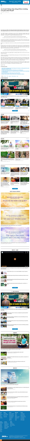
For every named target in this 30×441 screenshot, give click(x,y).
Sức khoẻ (1, 431)
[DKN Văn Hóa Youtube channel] (27, 2)
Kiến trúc (16, 415)
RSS (12, 437)
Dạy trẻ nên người (22, 418)
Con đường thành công (23, 416)
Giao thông (1, 417)
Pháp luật (1, 416)
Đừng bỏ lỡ (15, 368)
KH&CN (11, 421)
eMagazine (15, 332)
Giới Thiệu (5, 2)
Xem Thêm (15, 110)
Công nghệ (11, 422)
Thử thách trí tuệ (22, 413)
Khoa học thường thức (12, 425)
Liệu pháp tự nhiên (6, 427)
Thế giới (2, 134)
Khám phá (1, 427)
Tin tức (11, 426)
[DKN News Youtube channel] (24, 2)
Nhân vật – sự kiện (15, 250)
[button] (28, 111)
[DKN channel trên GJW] (27, 1)
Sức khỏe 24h (5, 428)
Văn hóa (21, 185)
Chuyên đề (10, 418)
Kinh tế (0, 413)
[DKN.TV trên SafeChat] (23, 1)
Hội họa (16, 414)
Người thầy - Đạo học (23, 415)
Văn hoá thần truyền (11, 415)
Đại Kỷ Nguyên (25, 435)
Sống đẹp (1, 426)
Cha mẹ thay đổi (22, 417)
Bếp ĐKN (1, 425)
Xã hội (0, 415)
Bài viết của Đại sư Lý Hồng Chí (15, 191)
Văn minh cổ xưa (17, 417)
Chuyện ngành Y (6, 425)
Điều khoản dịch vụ (16, 437)
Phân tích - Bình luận (6, 414)
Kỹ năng (1, 428)
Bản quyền (24, 437)
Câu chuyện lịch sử (13, 185)
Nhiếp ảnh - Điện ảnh (17, 416)
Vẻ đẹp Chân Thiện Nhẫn (3, 161)
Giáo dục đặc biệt (22, 414)
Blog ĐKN (21, 124)
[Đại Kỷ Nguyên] (3, 1)
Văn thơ (16, 418)
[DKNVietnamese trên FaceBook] (24, 1)
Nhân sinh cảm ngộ (17, 160)
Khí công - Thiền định (6, 426)
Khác (7, 358)
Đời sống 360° (1, 422)
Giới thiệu (10, 437)
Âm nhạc (16, 413)
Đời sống (11, 133)
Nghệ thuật (16, 412)
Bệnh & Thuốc (5, 422)
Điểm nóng (1, 414)
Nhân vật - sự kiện (3, 269)
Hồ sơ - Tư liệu (5, 415)
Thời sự (1, 412)
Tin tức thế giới (5, 413)
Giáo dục (22, 412)
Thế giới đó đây (5, 416)
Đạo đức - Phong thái (11, 413)
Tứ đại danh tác (11, 417)
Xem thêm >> (27, 114)
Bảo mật (21, 437)
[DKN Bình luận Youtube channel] (26, 2)
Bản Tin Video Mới (16, 291)
